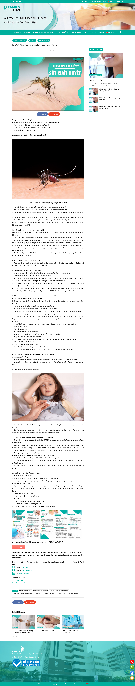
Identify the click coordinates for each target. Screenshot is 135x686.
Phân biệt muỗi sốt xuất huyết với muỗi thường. (28, 593)
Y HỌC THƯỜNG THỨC (20, 40)
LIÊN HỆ (101, 32)
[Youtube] (19, 1)
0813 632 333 (91, 684)
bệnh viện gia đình (25, 590)
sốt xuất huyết (49, 593)
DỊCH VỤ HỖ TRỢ (63, 32)
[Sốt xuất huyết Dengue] (48, 622)
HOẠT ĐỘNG (37, 32)
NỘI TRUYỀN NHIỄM (44, 40)
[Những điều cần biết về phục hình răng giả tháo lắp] (93, 91)
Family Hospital (27, 570)
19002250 (25, 567)
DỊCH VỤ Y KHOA (49, 32)
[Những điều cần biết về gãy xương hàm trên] (93, 100)
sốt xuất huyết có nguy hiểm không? (67, 593)
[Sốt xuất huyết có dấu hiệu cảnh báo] (73, 622)
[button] (120, 32)
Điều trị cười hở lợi (96, 80)
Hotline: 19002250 (101, 1)
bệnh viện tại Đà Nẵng (40, 590)
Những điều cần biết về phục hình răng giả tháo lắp (109, 90)
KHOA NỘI (32, 40)
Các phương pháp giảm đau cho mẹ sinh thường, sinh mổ (23, 631)
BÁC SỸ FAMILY (77, 32)
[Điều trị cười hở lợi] (106, 65)
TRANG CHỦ (17, 32)
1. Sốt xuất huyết (17, 580)
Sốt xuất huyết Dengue (46, 630)
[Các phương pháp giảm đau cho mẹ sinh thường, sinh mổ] (23, 622)
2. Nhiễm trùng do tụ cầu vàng (22, 583)
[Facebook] (13, 1)
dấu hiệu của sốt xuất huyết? (59, 590)
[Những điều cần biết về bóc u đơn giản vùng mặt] (93, 109)
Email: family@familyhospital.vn (88, 1)
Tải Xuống (20, 547)
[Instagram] (16, 1)
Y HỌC (86, 32)
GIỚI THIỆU (27, 32)
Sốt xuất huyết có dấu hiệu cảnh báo (72, 631)
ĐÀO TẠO (94, 32)
